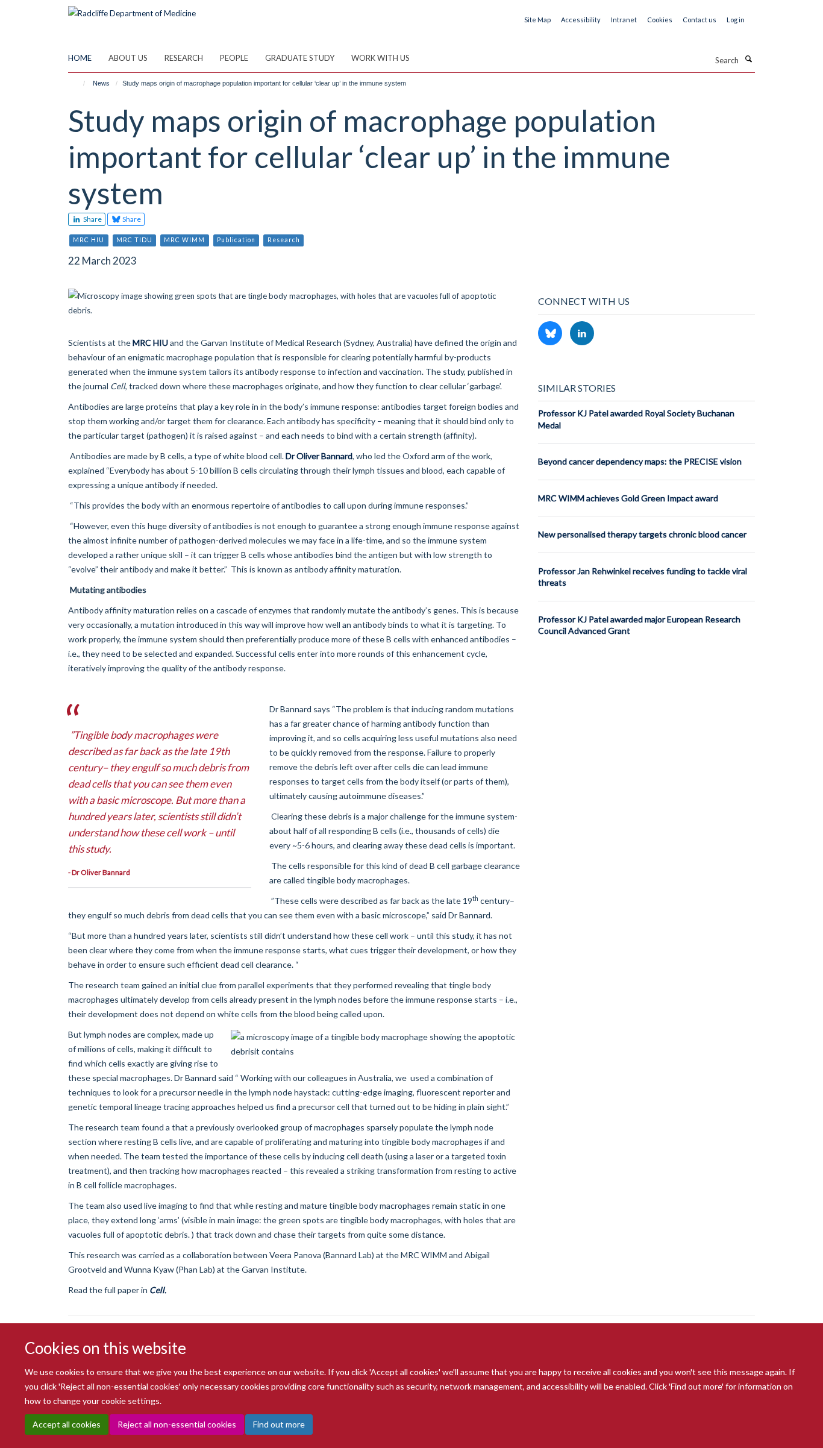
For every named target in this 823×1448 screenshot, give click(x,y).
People (234, 58)
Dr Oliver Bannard (319, 456)
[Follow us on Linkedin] (582, 334)
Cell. (157, 1290)
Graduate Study (299, 58)
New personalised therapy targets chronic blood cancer (642, 534)
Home (80, 58)
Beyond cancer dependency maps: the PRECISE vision (640, 461)
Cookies (659, 20)
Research (183, 58)
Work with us (380, 58)
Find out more (279, 1424)
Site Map (537, 20)
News (101, 83)
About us (128, 58)
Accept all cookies (67, 1424)
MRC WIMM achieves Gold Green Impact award (628, 498)
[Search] (748, 59)
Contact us (699, 20)
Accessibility (581, 20)
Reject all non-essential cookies (176, 1424)
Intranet (624, 20)
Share (92, 219)
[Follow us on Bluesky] (551, 334)
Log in (736, 20)
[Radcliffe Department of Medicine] (132, 9)
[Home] (78, 83)
